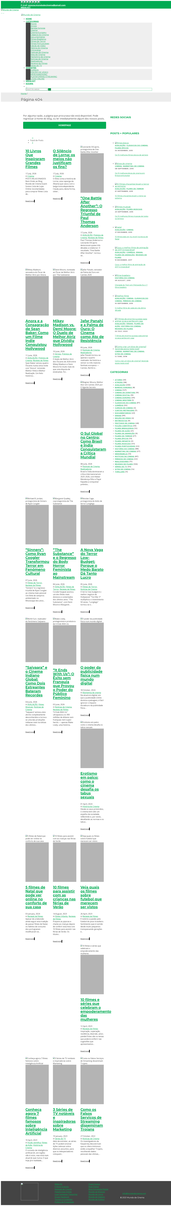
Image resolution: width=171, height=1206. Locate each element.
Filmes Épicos (122, 148)
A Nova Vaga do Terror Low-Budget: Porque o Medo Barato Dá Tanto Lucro (92, 564)
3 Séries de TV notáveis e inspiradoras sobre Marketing (64, 1119)
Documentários (37, 37)
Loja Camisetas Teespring (66, 1194)
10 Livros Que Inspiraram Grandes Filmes (35, 159)
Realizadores (36, 61)
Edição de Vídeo (38, 46)
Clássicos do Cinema (39, 35)
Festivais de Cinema (39, 52)
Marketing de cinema (40, 57)
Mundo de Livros (96, 1194)
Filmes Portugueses (39, 43)
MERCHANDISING (38, 74)
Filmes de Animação (125, 255)
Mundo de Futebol (96, 1199)
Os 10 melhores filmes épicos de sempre (131, 155)
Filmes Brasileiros (38, 39)
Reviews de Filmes (38, 63)
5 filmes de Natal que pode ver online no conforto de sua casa (36, 897)
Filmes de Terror (38, 41)
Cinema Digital (122, 395)
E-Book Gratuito (62, 1186)
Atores (33, 24)
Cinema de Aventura (125, 392)
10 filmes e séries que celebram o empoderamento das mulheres (95, 1009)
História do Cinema (39, 48)
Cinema (33, 30)
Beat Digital (94, 1186)
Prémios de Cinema (132, 301)
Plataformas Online (63, 1192)
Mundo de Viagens (97, 1197)
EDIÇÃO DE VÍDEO (39, 72)
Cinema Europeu (38, 32)
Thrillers (120, 472)
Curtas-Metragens (124, 410)
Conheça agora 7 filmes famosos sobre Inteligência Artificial (36, 1121)
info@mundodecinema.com (134, 1193)
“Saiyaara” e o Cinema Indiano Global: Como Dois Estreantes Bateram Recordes (36, 681)
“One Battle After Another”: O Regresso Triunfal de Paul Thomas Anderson (91, 212)
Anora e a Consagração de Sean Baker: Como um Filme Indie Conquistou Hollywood (37, 335)
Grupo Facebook (62, 1197)
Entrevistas (35, 50)
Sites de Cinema (37, 55)
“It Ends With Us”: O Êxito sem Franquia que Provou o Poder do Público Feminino (63, 684)
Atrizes (33, 26)
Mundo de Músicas (97, 1192)
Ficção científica (34, 1142)
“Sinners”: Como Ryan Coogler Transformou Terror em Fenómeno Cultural (37, 562)
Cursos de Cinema (124, 408)
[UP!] (121, 1200)
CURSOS (34, 70)
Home (24, 94)
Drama (139, 252)
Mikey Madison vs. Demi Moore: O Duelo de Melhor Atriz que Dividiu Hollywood (64, 333)
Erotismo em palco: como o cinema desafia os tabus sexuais (89, 785)
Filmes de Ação (122, 431)
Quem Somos (94, 1184)
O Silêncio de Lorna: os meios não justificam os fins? (64, 159)
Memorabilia (121, 454)
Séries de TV (36, 66)
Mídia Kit (58, 1184)
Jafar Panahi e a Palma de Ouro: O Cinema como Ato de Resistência (92, 331)
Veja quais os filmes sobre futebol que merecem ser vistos (91, 897)
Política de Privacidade (64, 1202)
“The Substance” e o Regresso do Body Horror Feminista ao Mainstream (64, 564)
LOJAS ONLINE (37, 79)
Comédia (130, 252)
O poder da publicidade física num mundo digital (91, 675)
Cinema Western (123, 400)
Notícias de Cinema (39, 59)
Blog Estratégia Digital (98, 1189)
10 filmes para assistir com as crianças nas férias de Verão (64, 897)
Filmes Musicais (134, 209)
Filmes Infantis (61, 916)
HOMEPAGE (64, 125)
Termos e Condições (63, 1199)
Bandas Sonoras (37, 28)
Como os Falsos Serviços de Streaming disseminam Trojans (91, 1119)
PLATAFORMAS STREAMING (43, 77)
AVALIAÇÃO (88, 235)
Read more (29, 201)
